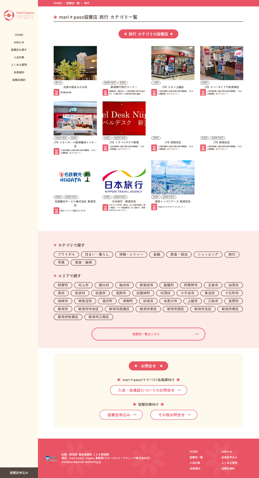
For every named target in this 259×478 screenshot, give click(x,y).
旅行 (86, 3)
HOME (58, 3)
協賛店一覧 (73, 3)
